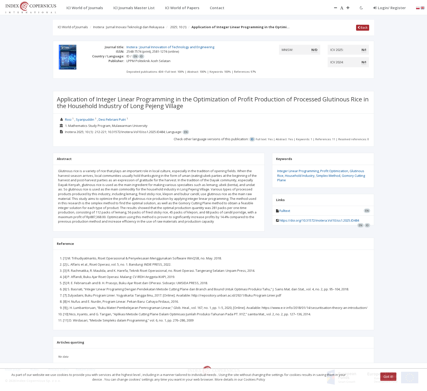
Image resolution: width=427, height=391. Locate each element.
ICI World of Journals (73, 27)
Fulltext (284, 210)
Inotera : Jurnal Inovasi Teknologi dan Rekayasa (128, 27)
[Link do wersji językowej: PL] (418, 7)
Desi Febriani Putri (113, 119)
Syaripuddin (85, 119)
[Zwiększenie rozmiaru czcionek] (350, 7)
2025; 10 (178, 27)
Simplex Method (328, 175)
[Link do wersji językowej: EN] (423, 7)
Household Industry (300, 175)
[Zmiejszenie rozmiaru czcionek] (333, 7)
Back (364, 27)
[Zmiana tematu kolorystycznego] (361, 7)
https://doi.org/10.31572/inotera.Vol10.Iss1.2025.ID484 (319, 220)
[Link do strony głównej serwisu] (30, 7)
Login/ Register (392, 7)
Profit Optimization (334, 171)
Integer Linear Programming (298, 171)
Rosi (68, 119)
